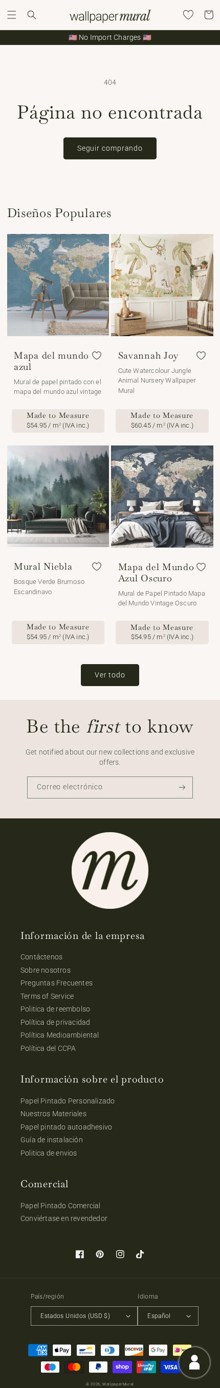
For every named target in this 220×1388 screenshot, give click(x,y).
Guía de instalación (51, 1140)
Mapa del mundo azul (51, 361)
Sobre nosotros (45, 970)
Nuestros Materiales (53, 1114)
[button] (12, 15)
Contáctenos (41, 957)
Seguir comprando (110, 148)
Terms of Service (47, 996)
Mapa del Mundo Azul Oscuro (156, 572)
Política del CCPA (48, 1048)
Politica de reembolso (55, 1009)
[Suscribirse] (182, 787)
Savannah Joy (148, 355)
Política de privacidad (55, 1022)
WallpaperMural (118, 1384)
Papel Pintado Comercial (60, 1206)
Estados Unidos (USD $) (75, 1316)
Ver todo (110, 675)
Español (159, 1316)
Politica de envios (48, 1153)
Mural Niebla (43, 566)
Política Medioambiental (59, 1035)
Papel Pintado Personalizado (67, 1101)
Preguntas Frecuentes (56, 983)
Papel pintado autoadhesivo (66, 1127)
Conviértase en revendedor (63, 1218)
